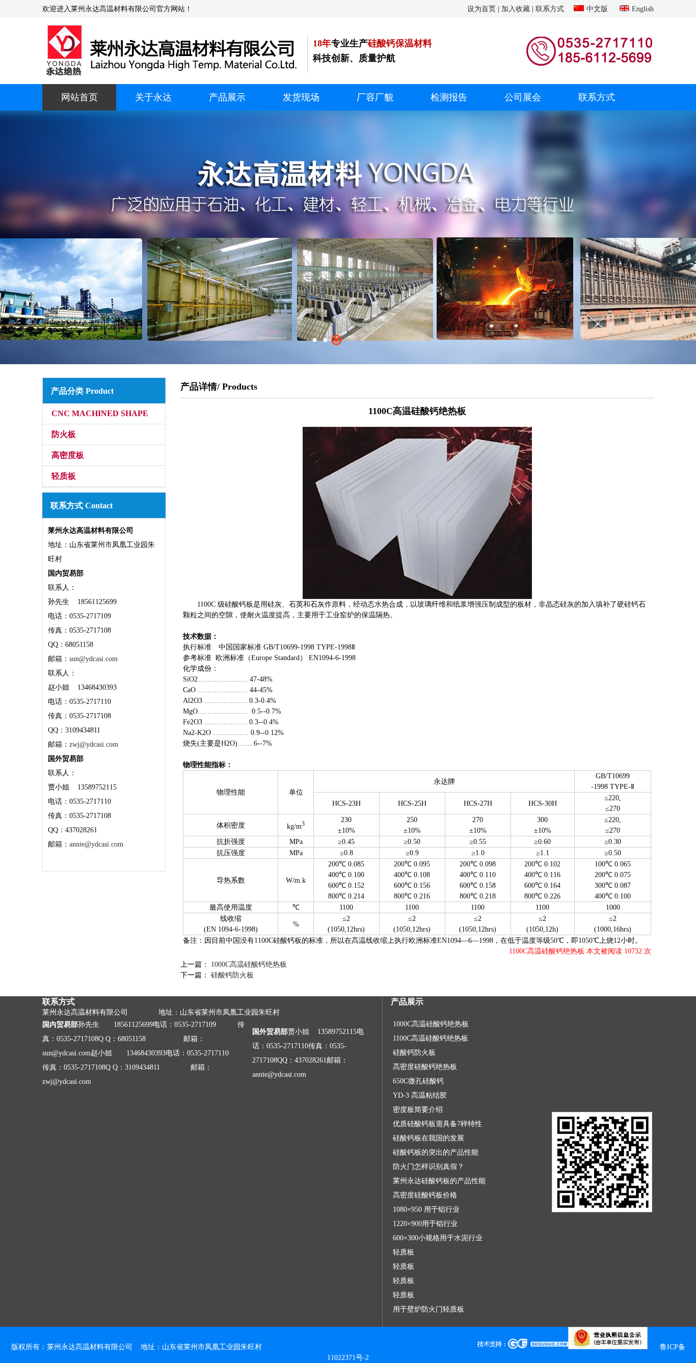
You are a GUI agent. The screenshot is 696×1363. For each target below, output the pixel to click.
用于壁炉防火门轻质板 (428, 1309)
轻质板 (63, 476)
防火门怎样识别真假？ (428, 1166)
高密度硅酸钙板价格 (425, 1195)
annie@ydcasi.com (96, 844)
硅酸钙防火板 (231, 975)
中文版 (597, 9)
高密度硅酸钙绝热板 (425, 1067)
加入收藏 (515, 9)
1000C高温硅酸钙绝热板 (248, 964)
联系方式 (550, 9)
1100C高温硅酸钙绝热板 (430, 1038)
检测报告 (449, 97)
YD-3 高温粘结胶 (420, 1095)
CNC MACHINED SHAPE (99, 413)
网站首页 (79, 97)
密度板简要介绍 (418, 1109)
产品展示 (227, 97)
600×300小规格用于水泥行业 (438, 1238)
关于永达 (153, 97)
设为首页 (481, 9)
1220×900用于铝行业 (425, 1224)
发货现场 (301, 97)
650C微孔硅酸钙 (418, 1081)
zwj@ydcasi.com (93, 744)
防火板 (63, 434)
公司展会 (522, 97)
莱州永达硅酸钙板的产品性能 (439, 1181)
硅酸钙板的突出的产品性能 (435, 1152)
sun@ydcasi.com (93, 659)
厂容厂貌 (375, 97)
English (643, 9)
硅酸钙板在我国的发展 (428, 1138)
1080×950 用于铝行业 (426, 1209)
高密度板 (67, 455)
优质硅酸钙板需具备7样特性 (437, 1124)
